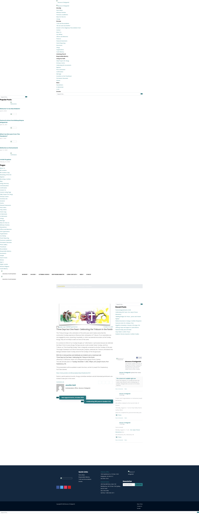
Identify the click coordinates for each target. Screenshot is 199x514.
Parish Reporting (60, 43)
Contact (58, 30)
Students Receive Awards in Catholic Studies (127, 334)
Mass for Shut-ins (61, 17)
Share (126, 388)
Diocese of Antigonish (124, 372)
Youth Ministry (60, 52)
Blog (1, 181)
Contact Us (3, 190)
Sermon (75, 327)
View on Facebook (119, 388)
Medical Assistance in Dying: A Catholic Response (128, 321)
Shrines (58, 80)
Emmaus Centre (60, 63)
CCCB (57, 89)
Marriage (58, 74)
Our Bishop (59, 34)
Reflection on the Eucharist (9, 148)
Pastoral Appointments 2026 (123, 310)
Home (59, 286)
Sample (2, 255)
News (57, 82)
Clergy (58, 47)
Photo (119, 415)
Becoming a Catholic (5, 179)
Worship (58, 8)
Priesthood (3, 247)
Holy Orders (3, 209)
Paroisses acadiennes (62, 14)
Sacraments (3, 253)
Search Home (3, 257)
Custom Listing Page (5, 192)
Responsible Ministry (62, 56)
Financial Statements (61, 41)
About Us (58, 32)
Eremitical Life (3, 198)
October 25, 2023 (108, 327)
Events (2, 203)
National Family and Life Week (123, 329)
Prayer (71, 327)
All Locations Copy (5, 172)
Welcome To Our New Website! (10, 109)
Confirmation (59, 71)
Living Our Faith (60, 58)
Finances (58, 38)
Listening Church (61, 54)
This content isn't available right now (126, 378)
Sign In (1, 262)
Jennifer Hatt (70, 385)
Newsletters (59, 85)
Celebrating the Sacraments (63, 65)
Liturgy (58, 19)
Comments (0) (60, 382)
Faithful (63, 286)
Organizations (60, 49)
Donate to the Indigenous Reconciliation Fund (68, 28)
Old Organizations (5, 231)
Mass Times (140, 504)
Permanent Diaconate (62, 78)
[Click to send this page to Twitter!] (103, 382)
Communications (4, 185)
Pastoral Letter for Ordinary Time (124, 323)
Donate (58, 91)
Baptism (58, 67)
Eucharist (2, 201)
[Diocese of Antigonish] (62, 2)
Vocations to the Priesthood (63, 76)
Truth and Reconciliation (62, 23)
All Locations (3, 170)
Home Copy (3, 212)
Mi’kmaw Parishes (61, 12)
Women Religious (4, 266)
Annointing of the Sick (5, 174)
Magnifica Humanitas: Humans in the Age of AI (127, 325)
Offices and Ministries (62, 36)
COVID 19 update (5, 159)
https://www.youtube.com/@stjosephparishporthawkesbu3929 (73, 373)
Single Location (4, 264)
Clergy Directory (4, 183)
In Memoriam (59, 87)
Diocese (58, 21)
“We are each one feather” (63, 25)
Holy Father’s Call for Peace (122, 332)
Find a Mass (59, 10)
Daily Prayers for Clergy (62, 61)
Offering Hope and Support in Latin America (127, 327)
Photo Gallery (3, 244)
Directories (59, 45)
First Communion (60, 69)
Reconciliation (3, 249)
